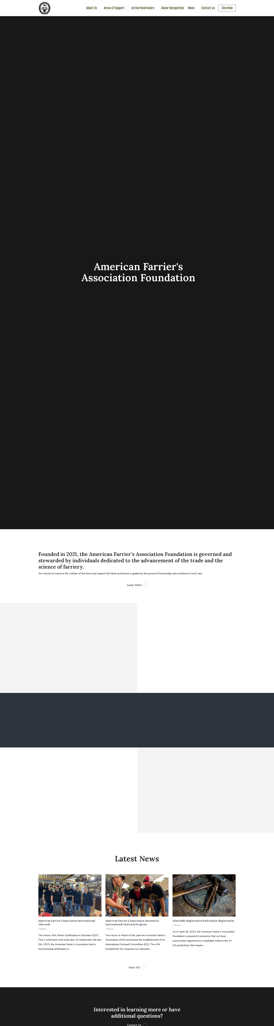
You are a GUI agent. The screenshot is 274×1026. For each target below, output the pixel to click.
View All (134, 967)
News (43, 929)
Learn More (134, 585)
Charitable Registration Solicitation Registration (203, 920)
